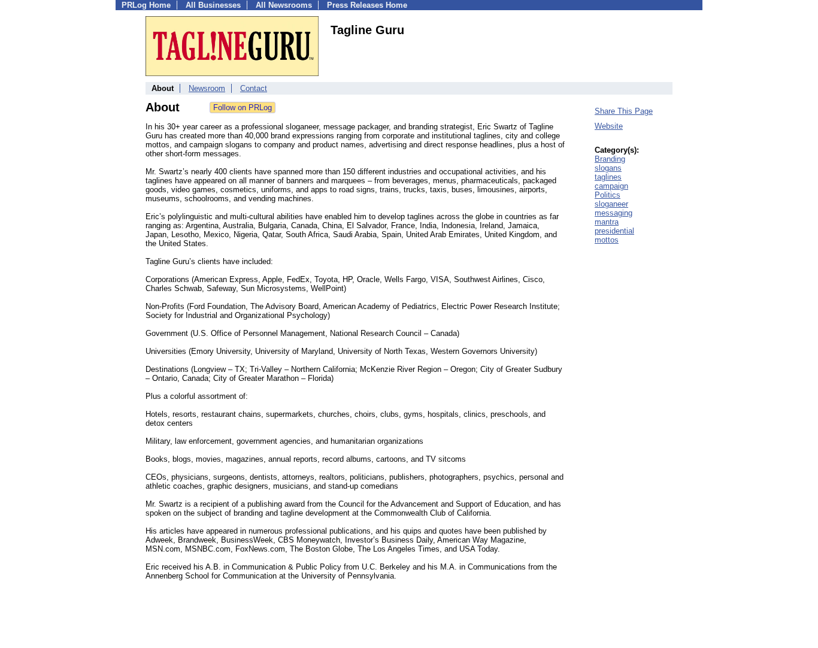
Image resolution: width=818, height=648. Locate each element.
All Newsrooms (284, 5)
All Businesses (213, 5)
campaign (611, 185)
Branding (610, 159)
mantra (607, 221)
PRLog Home (146, 5)
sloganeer (611, 203)
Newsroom (207, 88)
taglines (608, 176)
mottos (607, 239)
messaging (613, 212)
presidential (614, 230)
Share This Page (624, 111)
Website (609, 126)
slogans (608, 167)
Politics (607, 194)
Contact (253, 88)
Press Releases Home (367, 5)
